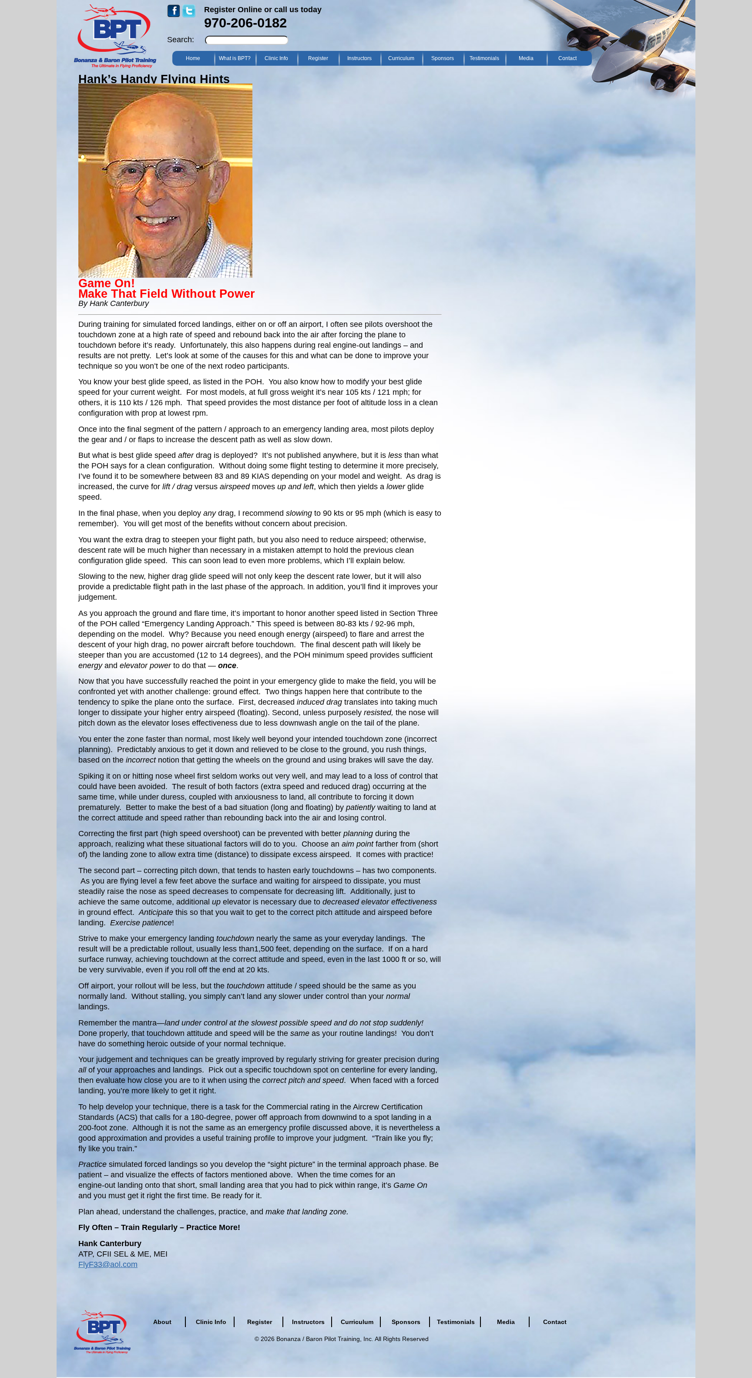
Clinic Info (276, 58)
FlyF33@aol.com (108, 1264)
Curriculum (401, 58)
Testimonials (484, 58)
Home (193, 58)
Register (318, 58)
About (162, 1321)
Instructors (359, 58)
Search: (180, 39)
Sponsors (442, 58)
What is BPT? (235, 58)
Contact (567, 58)
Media (526, 58)
